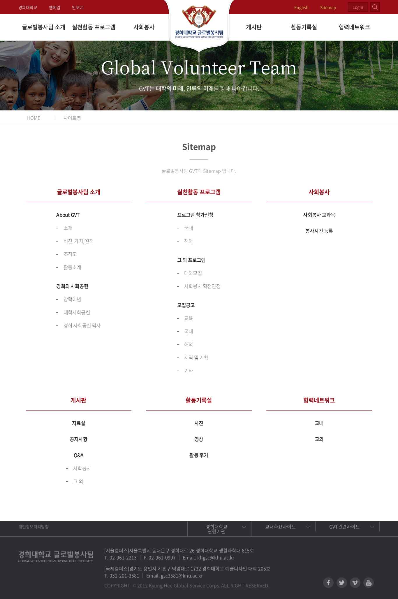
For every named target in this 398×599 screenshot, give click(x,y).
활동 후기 (198, 455)
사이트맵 (72, 117)
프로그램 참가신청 (195, 214)
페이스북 (328, 582)
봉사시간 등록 (319, 230)
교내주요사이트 (280, 526)
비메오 (355, 582)
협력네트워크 (354, 27)
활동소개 (72, 267)
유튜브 (368, 582)
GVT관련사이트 (344, 526)
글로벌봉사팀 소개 (43, 27)
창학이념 (72, 299)
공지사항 (78, 439)
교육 (188, 318)
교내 (319, 423)
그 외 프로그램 (191, 259)
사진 (198, 423)
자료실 (78, 423)
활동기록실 (304, 27)
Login (358, 7)
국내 (188, 227)
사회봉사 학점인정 (202, 286)
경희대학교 (27, 7)
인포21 (78, 7)
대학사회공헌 (77, 312)
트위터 (342, 582)
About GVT (67, 214)
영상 (198, 439)
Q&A (79, 455)
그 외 (78, 481)
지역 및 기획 (196, 357)
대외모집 (193, 272)
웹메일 (54, 7)
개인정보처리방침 (33, 526)
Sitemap (328, 7)
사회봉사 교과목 (319, 214)
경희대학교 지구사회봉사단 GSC (199, 27)
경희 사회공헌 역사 (82, 325)
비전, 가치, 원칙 (79, 240)
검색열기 (375, 7)
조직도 (70, 254)
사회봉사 (143, 27)
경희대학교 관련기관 (217, 529)
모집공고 (186, 305)
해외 (188, 240)
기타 (188, 370)
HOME (33, 117)
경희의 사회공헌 (72, 286)
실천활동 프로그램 (93, 27)
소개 (68, 227)
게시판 (254, 27)
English (301, 7)
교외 (319, 439)
